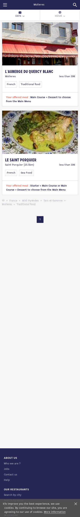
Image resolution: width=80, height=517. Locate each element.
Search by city (12, 495)
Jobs (6, 469)
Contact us (10, 474)
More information (55, 512)
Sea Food (26, 172)
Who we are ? (12, 463)
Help (7, 480)
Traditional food (30, 84)
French (11, 84)
